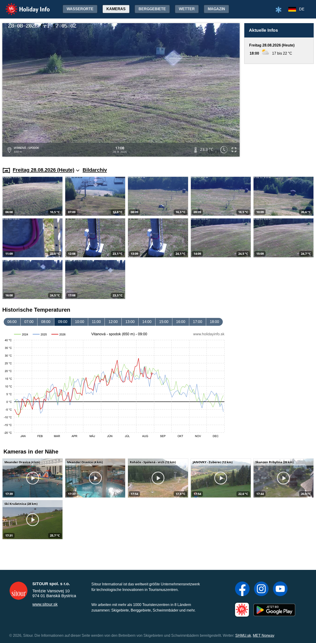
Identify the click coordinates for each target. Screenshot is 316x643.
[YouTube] (280, 589)
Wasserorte (80, 9)
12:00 (113, 322)
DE (301, 9)
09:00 (62, 322)
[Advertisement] (279, 110)
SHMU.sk (243, 635)
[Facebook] (242, 589)
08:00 (45, 322)
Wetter (187, 9)
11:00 (96, 322)
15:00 (163, 322)
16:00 (180, 322)
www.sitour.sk (45, 604)
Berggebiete (152, 9)
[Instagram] (261, 589)
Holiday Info (23, 5)
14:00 (147, 322)
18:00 (214, 322)
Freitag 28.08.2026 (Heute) (43, 170)
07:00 (29, 322)
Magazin (216, 9)
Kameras (116, 9)
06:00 (12, 322)
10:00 (79, 322)
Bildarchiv (95, 170)
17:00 (197, 322)
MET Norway (263, 635)
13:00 (130, 322)
